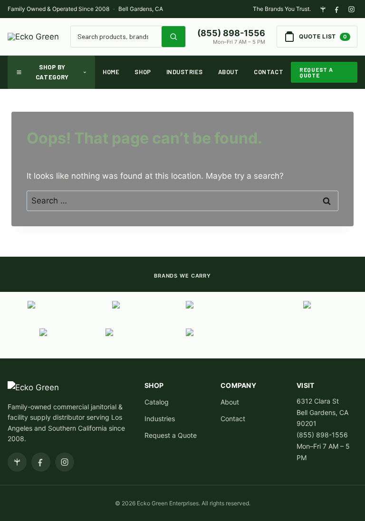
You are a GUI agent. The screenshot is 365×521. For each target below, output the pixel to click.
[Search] (173, 36)
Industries (184, 72)
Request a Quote (316, 72)
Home (111, 72)
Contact (268, 72)
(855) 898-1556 (231, 33)
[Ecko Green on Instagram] (351, 9)
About (228, 72)
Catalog (156, 402)
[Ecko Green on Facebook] (337, 9)
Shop (142, 72)
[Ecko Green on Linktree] (323, 9)
